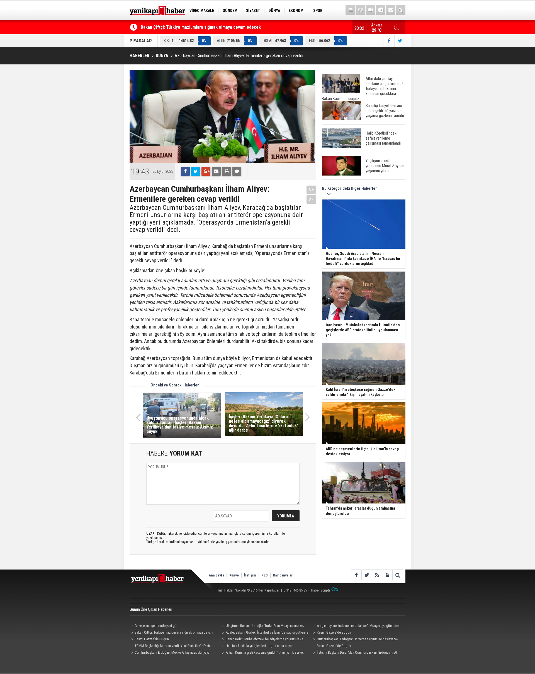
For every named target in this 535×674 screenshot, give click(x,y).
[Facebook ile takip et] (388, 41)
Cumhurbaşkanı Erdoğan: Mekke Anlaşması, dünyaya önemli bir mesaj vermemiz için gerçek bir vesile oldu (170, 653)
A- (311, 199)
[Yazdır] (226, 171)
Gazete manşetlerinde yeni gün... (158, 626)
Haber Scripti (320, 590)
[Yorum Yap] (236, 171)
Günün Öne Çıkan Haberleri (151, 609)
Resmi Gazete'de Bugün (334, 632)
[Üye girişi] (387, 575)
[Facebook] (185, 171)
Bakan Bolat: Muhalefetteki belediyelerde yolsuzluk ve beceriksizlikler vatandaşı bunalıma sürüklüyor (262, 640)
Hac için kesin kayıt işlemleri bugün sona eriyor (259, 646)
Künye (234, 575)
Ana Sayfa (216, 575)
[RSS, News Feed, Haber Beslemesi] (377, 575)
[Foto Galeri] (380, 10)
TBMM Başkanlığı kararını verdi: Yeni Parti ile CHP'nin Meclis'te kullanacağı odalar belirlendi (170, 646)
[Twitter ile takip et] (399, 41)
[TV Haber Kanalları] (360, 10)
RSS (264, 575)
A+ (311, 189)
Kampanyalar (283, 575)
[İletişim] (390, 10)
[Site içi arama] (400, 10)
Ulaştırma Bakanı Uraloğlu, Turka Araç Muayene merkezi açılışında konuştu (263, 626)
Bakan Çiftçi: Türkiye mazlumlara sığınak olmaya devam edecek (201, 27)
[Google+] (205, 171)
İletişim (250, 575)
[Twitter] (195, 171)
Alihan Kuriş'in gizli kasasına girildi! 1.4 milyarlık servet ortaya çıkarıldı (262, 653)
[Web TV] (370, 10)
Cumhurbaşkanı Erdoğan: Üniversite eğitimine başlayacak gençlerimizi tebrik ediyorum (355, 640)
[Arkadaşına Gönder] (216, 171)
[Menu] (350, 10)
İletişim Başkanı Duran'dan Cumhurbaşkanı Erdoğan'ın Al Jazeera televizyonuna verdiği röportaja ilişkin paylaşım (354, 653)
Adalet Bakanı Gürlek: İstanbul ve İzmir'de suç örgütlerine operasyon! (264, 633)
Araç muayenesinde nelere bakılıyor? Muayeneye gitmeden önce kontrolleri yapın (355, 626)
